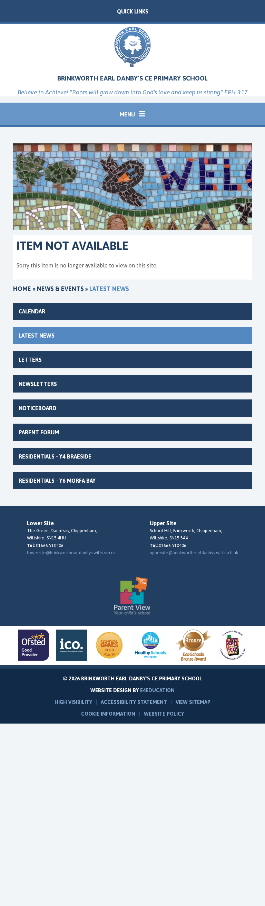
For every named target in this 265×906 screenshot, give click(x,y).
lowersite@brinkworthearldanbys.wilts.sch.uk (71, 552)
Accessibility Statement (134, 702)
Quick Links (132, 11)
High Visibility (73, 702)
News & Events (60, 288)
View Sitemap (193, 702)
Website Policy (164, 714)
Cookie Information (108, 714)
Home (22, 288)
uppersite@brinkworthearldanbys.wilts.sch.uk (194, 552)
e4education (157, 690)
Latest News (109, 288)
